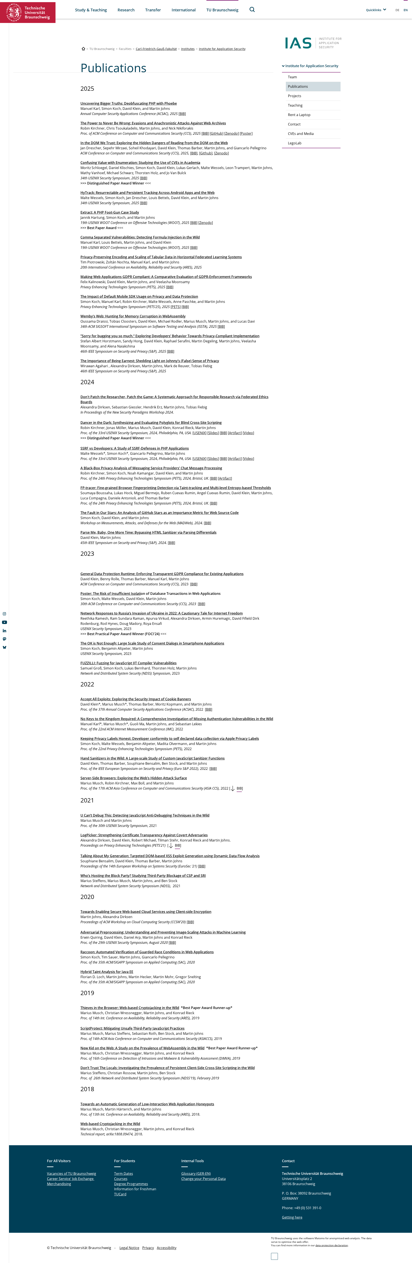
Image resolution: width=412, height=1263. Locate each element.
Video (248, 433)
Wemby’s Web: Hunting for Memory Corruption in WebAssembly (133, 316)
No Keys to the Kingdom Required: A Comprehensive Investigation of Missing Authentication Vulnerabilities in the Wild (176, 718)
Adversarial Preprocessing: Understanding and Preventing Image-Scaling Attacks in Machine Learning (163, 932)
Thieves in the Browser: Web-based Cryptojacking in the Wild (129, 1007)
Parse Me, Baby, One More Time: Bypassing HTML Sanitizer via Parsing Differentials (148, 532)
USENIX (199, 433)
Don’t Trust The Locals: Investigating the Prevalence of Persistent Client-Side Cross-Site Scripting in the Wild (167, 1067)
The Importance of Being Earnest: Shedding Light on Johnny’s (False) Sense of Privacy (149, 360)
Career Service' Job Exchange (70, 1178)
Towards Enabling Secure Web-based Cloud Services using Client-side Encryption (145, 911)
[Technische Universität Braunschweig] (28, 12)
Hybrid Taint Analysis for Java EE (106, 971)
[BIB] (185, 306)
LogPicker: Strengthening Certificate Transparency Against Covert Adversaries (144, 835)
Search (252, 9)
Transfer (153, 9)
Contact (294, 124)
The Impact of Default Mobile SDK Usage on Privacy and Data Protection (139, 296)
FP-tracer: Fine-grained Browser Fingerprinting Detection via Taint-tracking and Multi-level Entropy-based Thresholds (175, 487)
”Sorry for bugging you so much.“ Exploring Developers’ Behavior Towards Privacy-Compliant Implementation (169, 336)
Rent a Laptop (299, 114)
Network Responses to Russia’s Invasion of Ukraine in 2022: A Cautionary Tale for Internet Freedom (161, 613)
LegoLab (294, 143)
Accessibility (166, 1247)
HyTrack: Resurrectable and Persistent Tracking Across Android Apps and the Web (147, 192)
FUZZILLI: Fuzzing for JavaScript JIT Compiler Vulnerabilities (128, 663)
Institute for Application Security (222, 49)
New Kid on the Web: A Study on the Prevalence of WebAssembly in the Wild (142, 1048)
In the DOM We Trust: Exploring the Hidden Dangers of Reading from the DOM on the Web (154, 143)
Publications (298, 86)
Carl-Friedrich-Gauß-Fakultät (156, 49)
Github (205, 153)
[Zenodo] (231, 133)
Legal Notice (129, 1247)
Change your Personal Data (203, 1178)
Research (126, 9)
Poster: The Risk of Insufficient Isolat (110, 593)
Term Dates (123, 1173)
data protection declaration (331, 1245)
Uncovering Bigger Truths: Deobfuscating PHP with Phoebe (128, 103)
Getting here (292, 1217)
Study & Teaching (91, 9)
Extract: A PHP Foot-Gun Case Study (109, 212)
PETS (176, 306)
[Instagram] (4, 614)
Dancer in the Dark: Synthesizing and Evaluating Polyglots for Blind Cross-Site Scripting (151, 422)
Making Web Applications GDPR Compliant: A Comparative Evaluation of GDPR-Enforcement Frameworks (166, 276)
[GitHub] (216, 133)
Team (292, 77)
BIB (182, 113)
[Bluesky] (4, 647)
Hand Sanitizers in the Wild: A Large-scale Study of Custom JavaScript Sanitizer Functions (152, 758)
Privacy (148, 1247)
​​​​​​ (144, 815)
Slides (213, 433)
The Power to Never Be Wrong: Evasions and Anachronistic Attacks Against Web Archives (153, 123)
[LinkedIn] (4, 631)
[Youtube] (4, 622)
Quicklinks (373, 10)
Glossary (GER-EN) (196, 1173)
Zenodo (221, 153)
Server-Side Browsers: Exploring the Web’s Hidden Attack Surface (133, 778)
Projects (294, 96)
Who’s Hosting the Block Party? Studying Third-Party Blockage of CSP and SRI (143, 875)
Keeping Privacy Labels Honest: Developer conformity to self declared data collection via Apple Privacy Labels (169, 738)
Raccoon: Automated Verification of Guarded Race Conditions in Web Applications (147, 952)
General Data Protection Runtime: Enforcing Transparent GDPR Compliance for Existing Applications (162, 573)
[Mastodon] (4, 639)
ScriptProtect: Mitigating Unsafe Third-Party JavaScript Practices (132, 1028)
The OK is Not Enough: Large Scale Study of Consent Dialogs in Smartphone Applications (152, 643)
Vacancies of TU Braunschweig (71, 1173)
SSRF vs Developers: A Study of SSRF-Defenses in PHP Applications (134, 448)
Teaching (295, 105)
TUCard (120, 1194)
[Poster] (246, 133)
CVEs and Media (301, 133)
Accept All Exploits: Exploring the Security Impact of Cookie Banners (135, 699)
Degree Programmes (131, 1183)
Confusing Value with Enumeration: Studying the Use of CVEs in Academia (140, 162)
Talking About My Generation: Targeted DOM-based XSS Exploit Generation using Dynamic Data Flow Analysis (170, 856)
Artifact (235, 433)
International (184, 9)
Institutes (188, 49)
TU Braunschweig (222, 9)
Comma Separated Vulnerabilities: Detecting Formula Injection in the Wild (140, 237)
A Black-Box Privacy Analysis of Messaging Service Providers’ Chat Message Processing (151, 468)
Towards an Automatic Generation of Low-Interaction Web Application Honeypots (147, 1104)
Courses (120, 1178)
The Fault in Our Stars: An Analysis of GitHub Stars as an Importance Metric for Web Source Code (159, 512)
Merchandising (59, 1183)
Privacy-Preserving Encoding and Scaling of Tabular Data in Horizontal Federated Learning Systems (161, 257)
